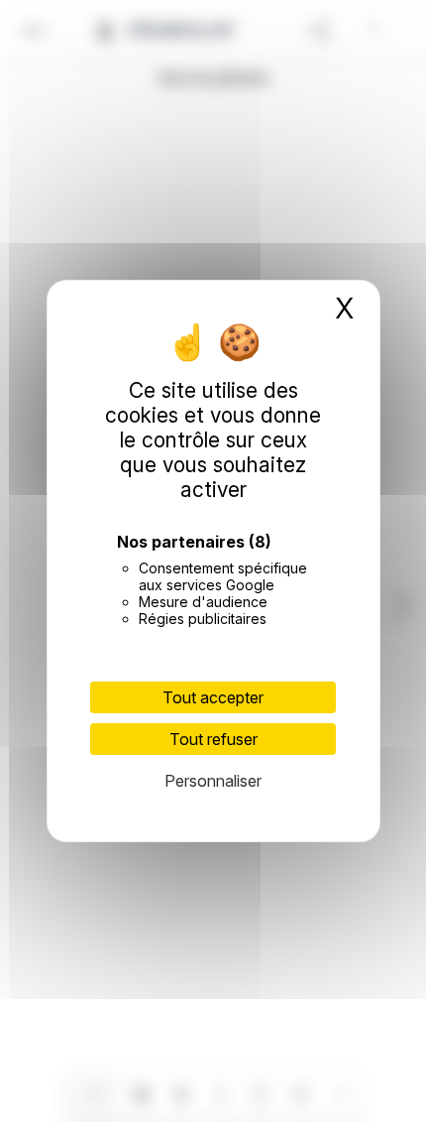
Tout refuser (213, 739)
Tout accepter (213, 697)
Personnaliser (213, 781)
